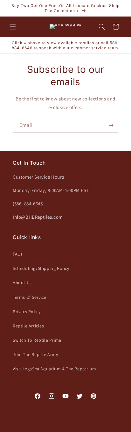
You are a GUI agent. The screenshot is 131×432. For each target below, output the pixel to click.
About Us (22, 282)
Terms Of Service (29, 297)
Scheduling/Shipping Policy (41, 268)
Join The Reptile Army (35, 354)
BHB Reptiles (44, 427)
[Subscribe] (111, 125)
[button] (13, 27)
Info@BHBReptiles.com (38, 217)
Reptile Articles (28, 326)
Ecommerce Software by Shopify (83, 427)
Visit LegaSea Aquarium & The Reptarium (54, 369)
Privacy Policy (26, 311)
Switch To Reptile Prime (37, 340)
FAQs (18, 254)
